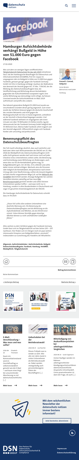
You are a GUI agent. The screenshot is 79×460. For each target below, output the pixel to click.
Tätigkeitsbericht (21, 249)
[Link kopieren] (73, 262)
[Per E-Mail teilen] (66, 262)
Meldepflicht (8, 249)
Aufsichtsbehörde (36, 244)
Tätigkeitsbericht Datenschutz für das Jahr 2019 (22, 72)
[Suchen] (66, 5)
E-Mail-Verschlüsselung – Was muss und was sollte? (12, 341)
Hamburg (36, 246)
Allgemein (7, 244)
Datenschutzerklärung (66, 452)
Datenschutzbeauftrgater (13, 246)
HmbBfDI (44, 246)
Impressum (62, 448)
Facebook (27, 246)
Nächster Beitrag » (68, 282)
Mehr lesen (7, 385)
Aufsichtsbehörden (19, 244)
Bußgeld (47, 244)
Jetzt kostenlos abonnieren (56, 421)
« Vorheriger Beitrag (11, 282)
